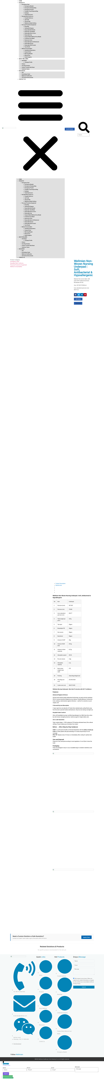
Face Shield (27, 46)
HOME (20, 1)
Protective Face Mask (29, 38)
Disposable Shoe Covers (30, 33)
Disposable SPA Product (30, 45)
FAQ (23, 72)
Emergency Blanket (29, 6)
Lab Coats (27, 19)
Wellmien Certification (27, 75)
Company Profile (28, 62)
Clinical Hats (27, 21)
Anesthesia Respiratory (30, 50)
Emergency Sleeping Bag (30, 7)
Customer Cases (25, 69)
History (23, 63)
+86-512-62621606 (8, 1077)
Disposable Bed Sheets (30, 29)
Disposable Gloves (29, 43)
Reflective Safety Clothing (30, 23)
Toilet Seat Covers (29, 14)
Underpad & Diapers (29, 28)
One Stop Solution (26, 65)
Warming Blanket (28, 53)
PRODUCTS (22, 2)
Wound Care (27, 55)
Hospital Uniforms (29, 18)
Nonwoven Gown (28, 40)
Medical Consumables (27, 48)
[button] (40, 129)
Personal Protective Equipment (29, 24)
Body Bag (27, 26)
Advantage (24, 60)
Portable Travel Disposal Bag (31, 11)
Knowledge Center (26, 74)
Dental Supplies (28, 57)
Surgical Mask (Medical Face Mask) (33, 36)
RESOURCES (22, 70)
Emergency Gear (26, 4)
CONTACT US (22, 79)
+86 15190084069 (8, 1076)
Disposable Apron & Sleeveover (32, 41)
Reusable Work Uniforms (27, 16)
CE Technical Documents (27, 77)
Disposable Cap (28, 35)
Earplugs (27, 12)
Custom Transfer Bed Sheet (28, 67)
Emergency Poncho (29, 9)
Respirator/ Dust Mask (30, 31)
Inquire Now (86, 937)
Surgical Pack (28, 52)
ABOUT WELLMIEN (23, 58)
